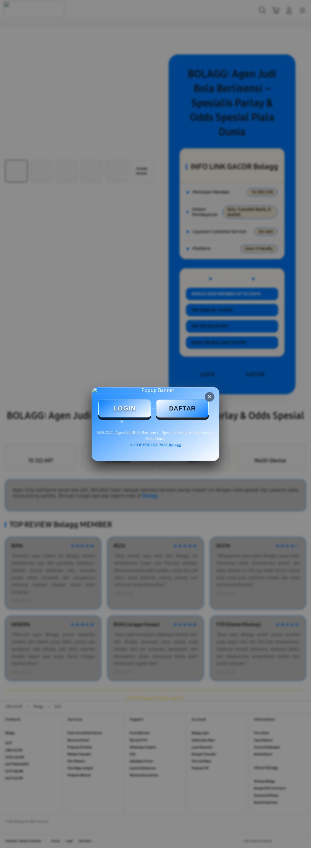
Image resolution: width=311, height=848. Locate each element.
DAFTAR (182, 408)
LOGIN (125, 408)
